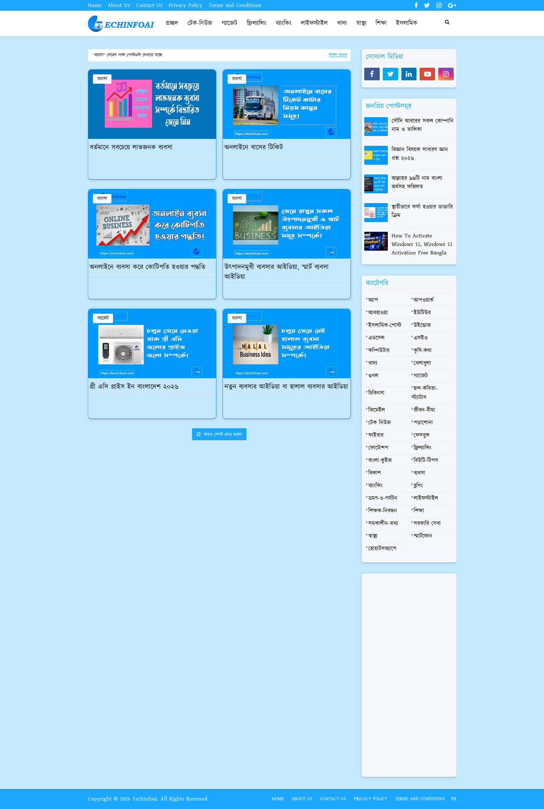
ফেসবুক (421, 435)
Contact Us (149, 5)
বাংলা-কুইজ (380, 461)
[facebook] (416, 5)
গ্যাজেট (103, 318)
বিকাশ (374, 473)
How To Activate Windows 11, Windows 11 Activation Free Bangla (422, 244)
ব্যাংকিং (375, 486)
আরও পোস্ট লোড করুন (222, 434)
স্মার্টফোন (423, 536)
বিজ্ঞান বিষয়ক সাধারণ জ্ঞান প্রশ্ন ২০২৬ (420, 154)
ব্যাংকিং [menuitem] (284, 23)
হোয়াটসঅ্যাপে (382, 549)
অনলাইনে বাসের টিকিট (253, 147)
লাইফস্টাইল (426, 498)
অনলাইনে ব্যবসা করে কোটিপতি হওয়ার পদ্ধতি (147, 267)
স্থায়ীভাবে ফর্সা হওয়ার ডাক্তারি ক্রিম (422, 211)
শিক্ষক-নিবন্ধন (382, 511)
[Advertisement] (219, 495)
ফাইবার (375, 435)
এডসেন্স (376, 338)
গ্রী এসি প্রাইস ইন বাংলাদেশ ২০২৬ (134, 387)
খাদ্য (372, 363)
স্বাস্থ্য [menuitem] (361, 23)
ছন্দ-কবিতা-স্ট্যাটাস (424, 393)
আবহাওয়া (378, 313)
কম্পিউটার (378, 351)
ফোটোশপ (378, 448)
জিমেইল (376, 410)
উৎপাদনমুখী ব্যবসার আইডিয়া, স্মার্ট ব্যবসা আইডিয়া (276, 272)
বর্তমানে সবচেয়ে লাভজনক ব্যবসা (131, 147)
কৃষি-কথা (423, 351)
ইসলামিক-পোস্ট (384, 326)
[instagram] (439, 5)
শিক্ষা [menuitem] (381, 23)
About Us (119, 5)
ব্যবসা (102, 79)
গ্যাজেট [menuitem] (229, 23)
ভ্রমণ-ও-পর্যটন (382, 498)
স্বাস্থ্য (372, 536)
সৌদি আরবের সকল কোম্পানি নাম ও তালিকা (423, 125)
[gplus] (451, 5)
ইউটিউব (422, 313)
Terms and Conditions (235, 5)
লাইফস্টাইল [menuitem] (314, 23)
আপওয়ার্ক (424, 300)
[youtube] (427, 74)
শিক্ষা (419, 511)
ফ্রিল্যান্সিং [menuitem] (256, 23)
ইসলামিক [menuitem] (406, 23)
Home (94, 5)
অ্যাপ (373, 300)
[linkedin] (409, 74)
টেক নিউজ (379, 423)
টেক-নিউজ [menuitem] (200, 23)
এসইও (421, 338)
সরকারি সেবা (427, 524)
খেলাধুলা (422, 363)
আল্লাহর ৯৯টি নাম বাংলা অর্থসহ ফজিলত (417, 182)
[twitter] (427, 5)
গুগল (373, 376)
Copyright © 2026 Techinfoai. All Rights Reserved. (148, 799)
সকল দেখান (338, 55)
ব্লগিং (418, 486)
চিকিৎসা (376, 393)
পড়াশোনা (423, 423)
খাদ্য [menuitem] (342, 23)
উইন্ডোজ (422, 326)
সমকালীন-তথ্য (383, 524)
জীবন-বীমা (424, 410)
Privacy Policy (185, 5)
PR (453, 798)
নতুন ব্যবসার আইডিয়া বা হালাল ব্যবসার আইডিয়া (286, 387)
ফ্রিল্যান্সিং (422, 448)
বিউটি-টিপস (426, 461)
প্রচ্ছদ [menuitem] (172, 23)
